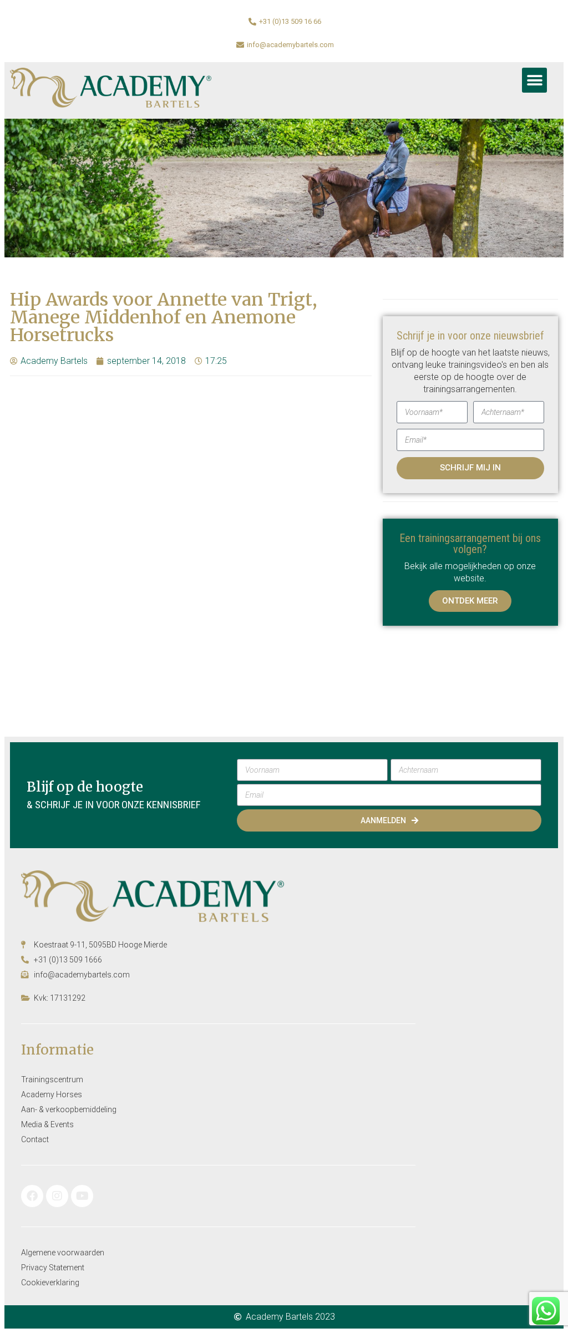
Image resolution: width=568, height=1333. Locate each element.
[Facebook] (32, 1196)
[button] (534, 80)
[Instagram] (57, 1196)
